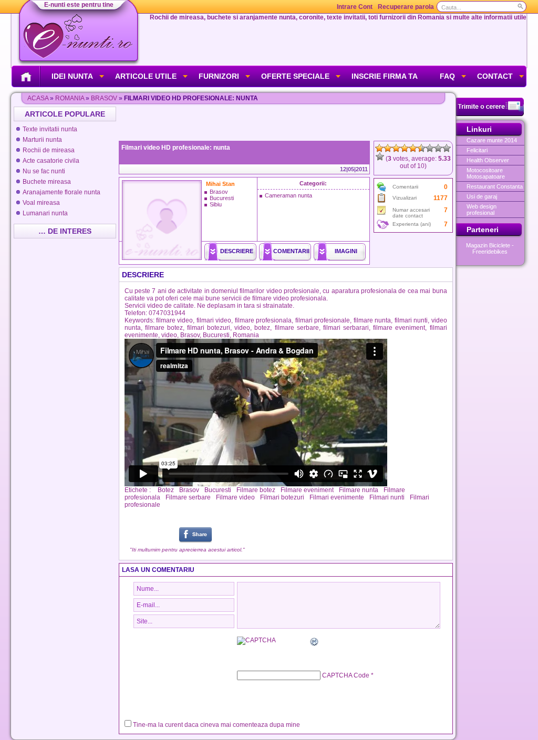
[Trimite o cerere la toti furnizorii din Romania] (490, 114)
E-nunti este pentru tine (78, 4)
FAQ (447, 76)
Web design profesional (481, 209)
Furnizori (219, 76)
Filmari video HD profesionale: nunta (175, 147)
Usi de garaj (482, 196)
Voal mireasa (41, 202)
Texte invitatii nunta (50, 129)
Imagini (346, 251)
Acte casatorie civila (51, 160)
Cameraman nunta (288, 195)
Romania (69, 98)
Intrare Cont (355, 7)
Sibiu (216, 204)
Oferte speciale (295, 76)
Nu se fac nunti (44, 171)
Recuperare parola (406, 7)
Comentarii (291, 251)
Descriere (236, 251)
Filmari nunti (387, 497)
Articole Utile (146, 76)
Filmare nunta (358, 490)
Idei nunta (72, 76)
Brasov (104, 98)
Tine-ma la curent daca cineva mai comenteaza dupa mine (216, 724)
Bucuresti (222, 198)
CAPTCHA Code (345, 675)
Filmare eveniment (307, 490)
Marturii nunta (42, 139)
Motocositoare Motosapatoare (486, 173)
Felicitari (477, 150)
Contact (495, 76)
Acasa (37, 98)
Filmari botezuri (282, 497)
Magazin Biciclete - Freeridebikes (490, 248)
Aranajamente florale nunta (61, 192)
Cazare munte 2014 (492, 140)
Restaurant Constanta (495, 186)
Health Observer (488, 160)
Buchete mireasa (47, 181)
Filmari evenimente (336, 497)
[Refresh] (314, 643)
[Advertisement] (286, 122)
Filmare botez (255, 490)
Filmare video (235, 497)
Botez (166, 490)
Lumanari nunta (45, 213)
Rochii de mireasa (49, 150)
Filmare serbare (188, 497)
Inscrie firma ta (384, 76)
